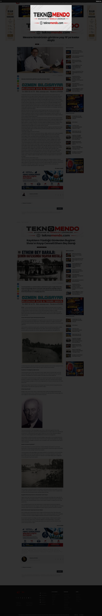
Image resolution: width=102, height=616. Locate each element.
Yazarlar (43, 597)
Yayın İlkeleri (18, 603)
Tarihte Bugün (67, 602)
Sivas (34, 320)
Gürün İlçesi (74, 122)
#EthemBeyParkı (25, 549)
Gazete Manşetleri (67, 609)
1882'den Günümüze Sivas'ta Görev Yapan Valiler (77, 61)
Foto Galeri (43, 593)
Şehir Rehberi (66, 607)
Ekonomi (52, 2)
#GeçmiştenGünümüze (34, 551)
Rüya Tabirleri (79, 599)
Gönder (59, 208)
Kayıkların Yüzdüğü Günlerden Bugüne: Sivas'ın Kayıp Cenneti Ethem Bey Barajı (77, 137)
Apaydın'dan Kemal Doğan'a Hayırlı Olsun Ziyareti (77, 143)
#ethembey (56, 551)
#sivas (61, 551)
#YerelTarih (46, 550)
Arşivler (43, 600)
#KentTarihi (56, 549)
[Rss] (27, 597)
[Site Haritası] (29, 597)
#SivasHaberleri (57, 550)
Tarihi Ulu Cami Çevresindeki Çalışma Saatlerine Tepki (77, 127)
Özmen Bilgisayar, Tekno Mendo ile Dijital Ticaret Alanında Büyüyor (77, 90)
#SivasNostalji (50, 549)
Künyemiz (43, 602)
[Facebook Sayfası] (16, 597)
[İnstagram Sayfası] (21, 597)
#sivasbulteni (24, 553)
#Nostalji (51, 550)
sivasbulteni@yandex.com (35, 196)
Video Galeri (44, 595)
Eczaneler (66, 599)
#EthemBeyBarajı (32, 549)
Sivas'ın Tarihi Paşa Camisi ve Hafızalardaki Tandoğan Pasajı (77, 147)
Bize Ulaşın (43, 604)
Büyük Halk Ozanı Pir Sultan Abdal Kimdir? (76, 132)
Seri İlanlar (66, 605)
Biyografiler (78, 597)
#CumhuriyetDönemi (38, 550)
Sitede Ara (78, 594)
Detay (76, 614)
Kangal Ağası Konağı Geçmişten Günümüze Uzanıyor (77, 117)
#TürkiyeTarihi (50, 551)
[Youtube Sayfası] (23, 597)
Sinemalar (66, 604)
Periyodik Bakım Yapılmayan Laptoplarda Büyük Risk (77, 85)
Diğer (72, 2)
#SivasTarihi (39, 549)
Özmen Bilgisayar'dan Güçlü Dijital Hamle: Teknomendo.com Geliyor (77, 67)
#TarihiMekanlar (25, 551)
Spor (65, 2)
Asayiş (68, 2)
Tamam (81, 614)
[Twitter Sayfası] (19, 597)
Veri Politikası (18, 605)
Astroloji (77, 601)
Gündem (47, 2)
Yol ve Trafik (66, 596)
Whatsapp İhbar (29, 603)
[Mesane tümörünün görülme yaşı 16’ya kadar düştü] (40, 59)
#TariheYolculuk (43, 551)
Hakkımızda (18, 602)
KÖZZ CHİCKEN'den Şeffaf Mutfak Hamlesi (77, 57)
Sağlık (61, 2)
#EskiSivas (45, 549)
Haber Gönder (29, 605)
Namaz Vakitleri (67, 597)
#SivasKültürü (24, 550)
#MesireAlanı (30, 550)
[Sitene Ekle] (31, 597)
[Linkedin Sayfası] (25, 597)
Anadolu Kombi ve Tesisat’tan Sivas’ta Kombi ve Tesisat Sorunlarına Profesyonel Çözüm (77, 79)
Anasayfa (18, 19)
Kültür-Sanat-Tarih (39, 2)
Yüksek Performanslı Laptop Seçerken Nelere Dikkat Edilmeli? (77, 52)
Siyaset (57, 2)
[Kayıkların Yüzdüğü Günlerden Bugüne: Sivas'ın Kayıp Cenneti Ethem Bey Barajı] (40, 265)
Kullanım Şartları (29, 602)
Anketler (77, 596)
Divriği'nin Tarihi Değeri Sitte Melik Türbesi (77, 152)
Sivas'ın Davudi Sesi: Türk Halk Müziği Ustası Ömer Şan (77, 72)
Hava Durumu (67, 594)
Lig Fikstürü (66, 601)
